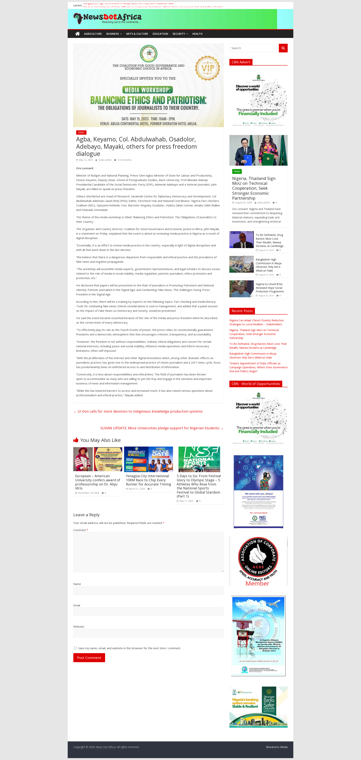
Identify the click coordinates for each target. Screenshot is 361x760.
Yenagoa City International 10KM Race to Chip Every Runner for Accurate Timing (148, 480)
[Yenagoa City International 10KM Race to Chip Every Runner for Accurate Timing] (148, 449)
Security (179, 33)
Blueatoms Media (277, 747)
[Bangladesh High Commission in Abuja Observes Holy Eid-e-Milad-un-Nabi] (241, 258)
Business (112, 33)
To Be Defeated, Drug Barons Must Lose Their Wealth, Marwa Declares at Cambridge (270, 240)
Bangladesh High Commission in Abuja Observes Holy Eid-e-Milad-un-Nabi (128, 5)
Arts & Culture (137, 33)
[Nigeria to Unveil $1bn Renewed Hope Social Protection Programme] (241, 282)
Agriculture (93, 33)
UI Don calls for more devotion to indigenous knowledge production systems (138, 411)
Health (197, 33)
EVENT (81, 132)
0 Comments (124, 160)
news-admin (105, 160)
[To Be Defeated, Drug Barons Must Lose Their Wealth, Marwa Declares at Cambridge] (241, 233)
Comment (80, 530)
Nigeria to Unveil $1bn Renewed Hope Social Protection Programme (270, 287)
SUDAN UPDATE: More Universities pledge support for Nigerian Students (162, 428)
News (237, 171)
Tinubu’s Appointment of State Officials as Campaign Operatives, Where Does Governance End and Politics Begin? (258, 367)
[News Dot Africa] (77, 34)
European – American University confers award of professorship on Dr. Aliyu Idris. (97, 482)
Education (160, 33)
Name (77, 584)
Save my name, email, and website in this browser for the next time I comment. (129, 648)
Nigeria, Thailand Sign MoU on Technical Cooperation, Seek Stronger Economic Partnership (254, 188)
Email (76, 605)
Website (78, 626)
